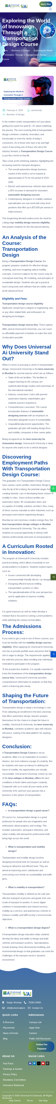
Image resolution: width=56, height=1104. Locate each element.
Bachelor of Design (21, 50)
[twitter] (39, 1063)
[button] (45, 4)
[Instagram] (47, 1063)
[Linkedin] (34, 1063)
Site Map (43, 1100)
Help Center (15, 1100)
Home (5, 50)
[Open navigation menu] (49, 9)
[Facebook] (30, 1063)
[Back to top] (49, 1092)
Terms (30, 1100)
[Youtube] (43, 1063)
